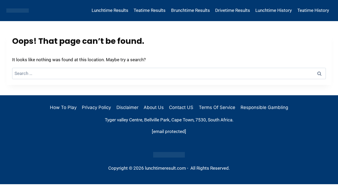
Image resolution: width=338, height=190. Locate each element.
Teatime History (313, 10)
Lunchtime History (273, 10)
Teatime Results (150, 10)
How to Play (63, 107)
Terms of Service (217, 107)
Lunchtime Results (110, 10)
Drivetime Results (232, 10)
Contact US (181, 107)
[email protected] (169, 131)
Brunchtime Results (190, 10)
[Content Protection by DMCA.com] (169, 155)
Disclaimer (127, 107)
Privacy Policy (96, 107)
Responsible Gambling (264, 107)
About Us (154, 107)
